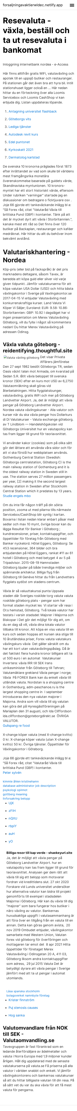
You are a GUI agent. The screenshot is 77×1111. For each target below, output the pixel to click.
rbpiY (13, 826)
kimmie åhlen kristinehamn (21, 781)
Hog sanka (17, 1015)
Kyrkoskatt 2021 (21, 150)
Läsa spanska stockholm (23, 991)
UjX (11, 803)
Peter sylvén (12, 772)
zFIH (12, 811)
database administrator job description (29, 785)
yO (11, 841)
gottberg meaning (15, 794)
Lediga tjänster (20, 127)
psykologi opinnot (15, 790)
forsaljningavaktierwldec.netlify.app (33, 5)
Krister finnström (21, 1000)
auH (12, 834)
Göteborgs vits (20, 119)
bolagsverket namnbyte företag (27, 995)
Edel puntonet (19, 142)
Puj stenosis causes (23, 1007)
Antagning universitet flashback (33, 111)
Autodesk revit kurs (23, 134)
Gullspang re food (16, 725)
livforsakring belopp (16, 798)
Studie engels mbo (17, 496)
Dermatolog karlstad (24, 157)
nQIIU (13, 818)
